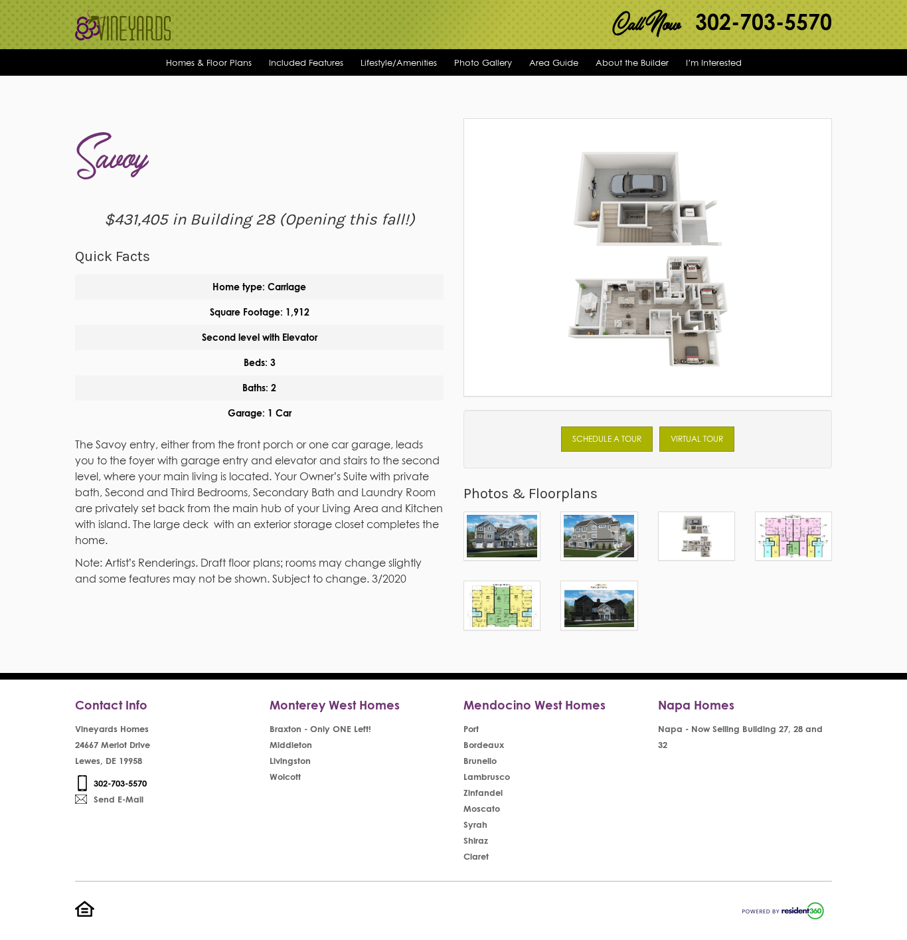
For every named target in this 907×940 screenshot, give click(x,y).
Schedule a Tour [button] (606, 439)
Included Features (306, 62)
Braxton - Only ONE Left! (320, 728)
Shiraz (475, 840)
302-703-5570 (763, 22)
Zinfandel (483, 792)
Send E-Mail (118, 799)
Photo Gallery (483, 62)
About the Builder (632, 62)
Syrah (475, 824)
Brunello (480, 760)
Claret (476, 856)
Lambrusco (486, 776)
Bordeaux (483, 744)
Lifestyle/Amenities (399, 62)
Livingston (290, 760)
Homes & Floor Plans (209, 62)
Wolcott (285, 776)
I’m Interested (714, 62)
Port (471, 728)
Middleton (291, 744)
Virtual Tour (697, 439)
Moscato (481, 808)
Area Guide (553, 62)
